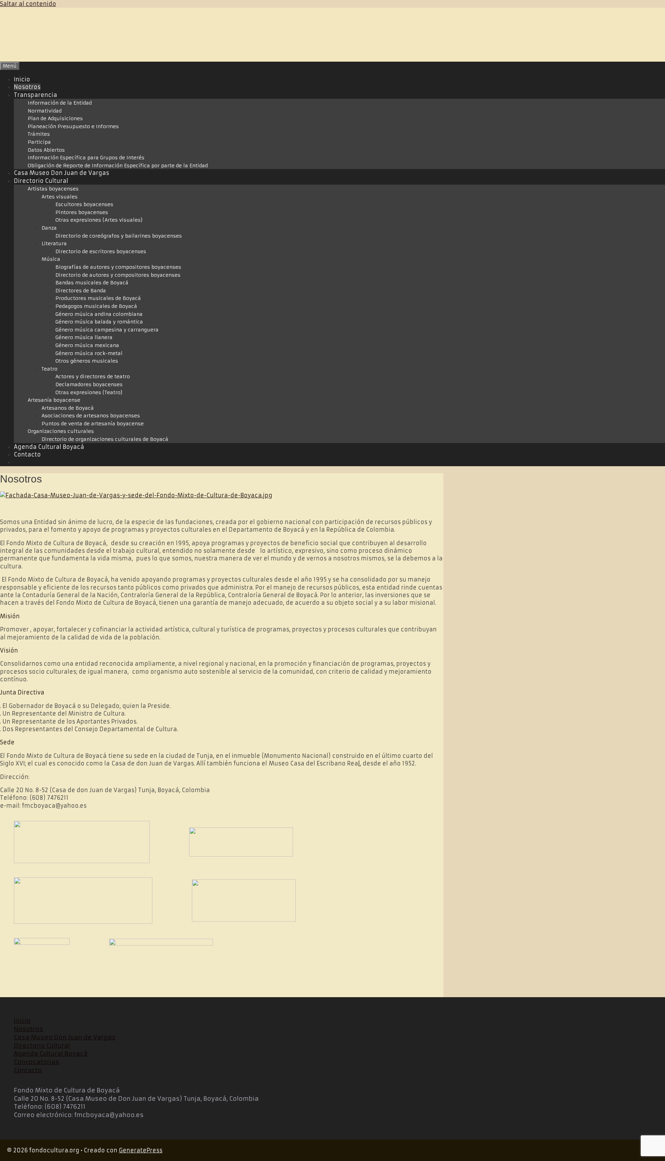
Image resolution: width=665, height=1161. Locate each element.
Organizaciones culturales (61, 431)
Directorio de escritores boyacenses (100, 251)
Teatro (49, 369)
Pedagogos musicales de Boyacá (96, 306)
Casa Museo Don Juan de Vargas (61, 172)
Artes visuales (60, 197)
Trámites (39, 134)
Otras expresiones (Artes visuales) (99, 220)
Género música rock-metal (89, 353)
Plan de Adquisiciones (55, 118)
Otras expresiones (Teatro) (89, 392)
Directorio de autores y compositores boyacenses (117, 275)
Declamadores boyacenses (89, 384)
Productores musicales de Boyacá (98, 298)
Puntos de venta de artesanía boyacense (93, 423)
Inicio (22, 79)
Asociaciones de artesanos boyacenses (91, 416)
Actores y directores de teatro (92, 376)
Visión (9, 650)
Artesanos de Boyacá (68, 408)
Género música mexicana (87, 345)
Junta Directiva (22, 692)
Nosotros (27, 86)
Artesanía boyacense (54, 400)
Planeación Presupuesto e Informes (73, 126)
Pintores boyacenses (81, 212)
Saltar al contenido (28, 3)
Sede (7, 742)
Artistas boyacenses (53, 189)
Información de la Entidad (60, 103)
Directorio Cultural (41, 180)
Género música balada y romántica (99, 322)
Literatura (54, 243)
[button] (221, 616)
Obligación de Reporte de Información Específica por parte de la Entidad (118, 165)
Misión (10, 616)
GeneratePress (140, 1150)
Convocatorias (36, 1062)
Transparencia (35, 94)
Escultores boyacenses (84, 204)
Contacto (27, 454)
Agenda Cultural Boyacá (49, 446)
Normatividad (45, 111)
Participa (39, 142)
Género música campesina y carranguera (107, 330)
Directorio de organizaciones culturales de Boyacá (105, 439)
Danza (49, 228)
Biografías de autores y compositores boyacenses (118, 267)
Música (51, 259)
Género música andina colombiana (99, 314)
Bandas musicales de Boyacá (91, 283)
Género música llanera (84, 337)
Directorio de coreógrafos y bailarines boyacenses (118, 236)
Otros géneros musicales (86, 361)
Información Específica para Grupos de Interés (86, 157)
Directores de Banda (80, 290)
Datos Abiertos (46, 150)
